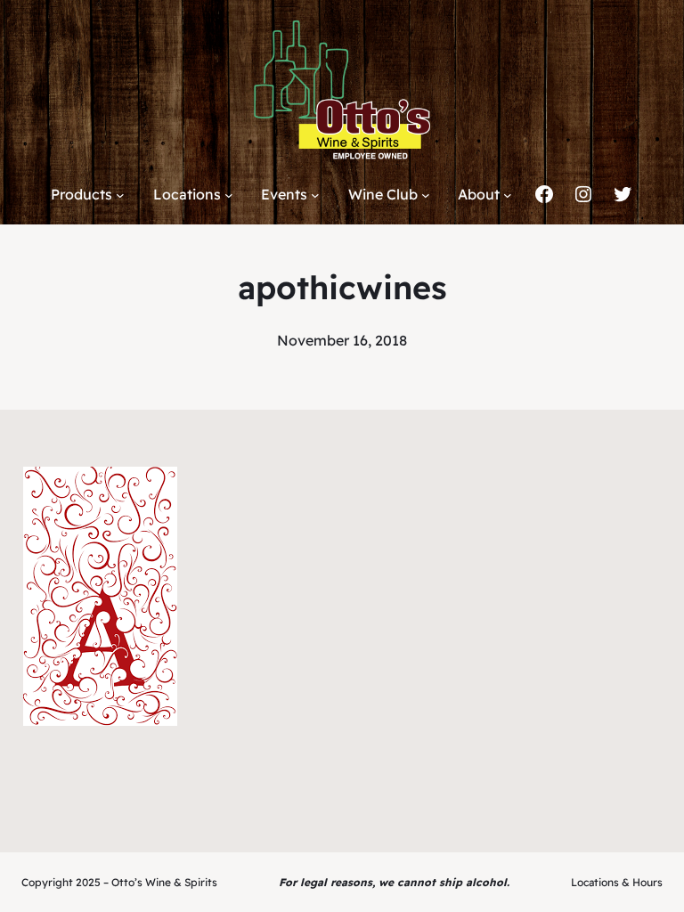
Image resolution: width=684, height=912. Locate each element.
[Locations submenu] (228, 195)
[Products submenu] (120, 195)
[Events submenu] (315, 195)
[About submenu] (507, 195)
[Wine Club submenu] (425, 195)
